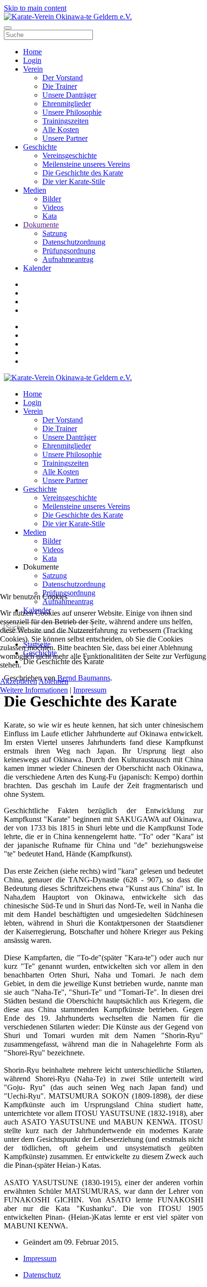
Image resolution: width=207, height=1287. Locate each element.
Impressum (89, 690)
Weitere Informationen (34, 690)
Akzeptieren (18, 681)
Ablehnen (53, 681)
